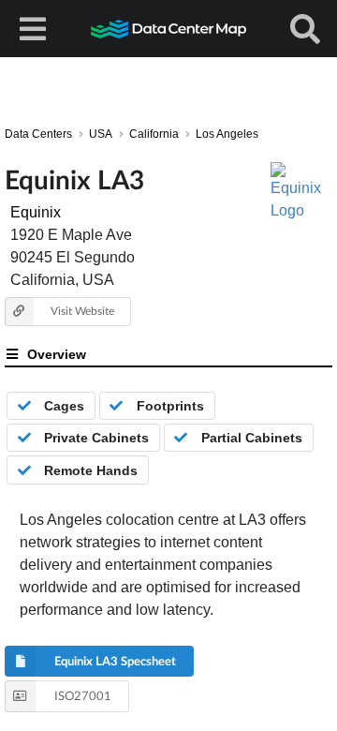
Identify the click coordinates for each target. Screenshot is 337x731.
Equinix (35, 212)
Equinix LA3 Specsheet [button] (115, 660)
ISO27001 (82, 695)
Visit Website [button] (82, 311)
